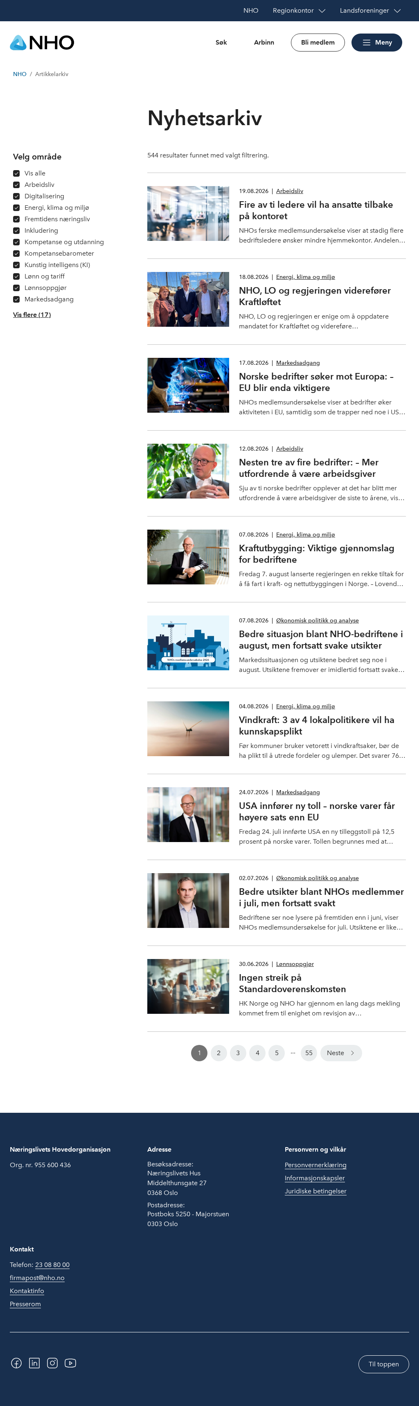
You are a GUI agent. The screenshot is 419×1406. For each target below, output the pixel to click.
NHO (20, 74)
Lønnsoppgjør (295, 964)
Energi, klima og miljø (305, 277)
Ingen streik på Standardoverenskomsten (292, 983)
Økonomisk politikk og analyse (317, 620)
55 (309, 1053)
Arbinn (264, 42)
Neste (335, 1053)
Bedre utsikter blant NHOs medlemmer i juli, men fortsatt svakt (321, 897)
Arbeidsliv (289, 191)
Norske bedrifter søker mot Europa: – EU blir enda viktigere (316, 382)
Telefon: (40, 1265)
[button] (32, 315)
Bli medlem (318, 42)
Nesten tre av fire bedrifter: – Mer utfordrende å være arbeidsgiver (308, 468)
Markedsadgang (298, 362)
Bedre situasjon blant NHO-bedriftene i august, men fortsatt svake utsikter (321, 640)
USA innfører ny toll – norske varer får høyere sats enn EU (317, 811)
